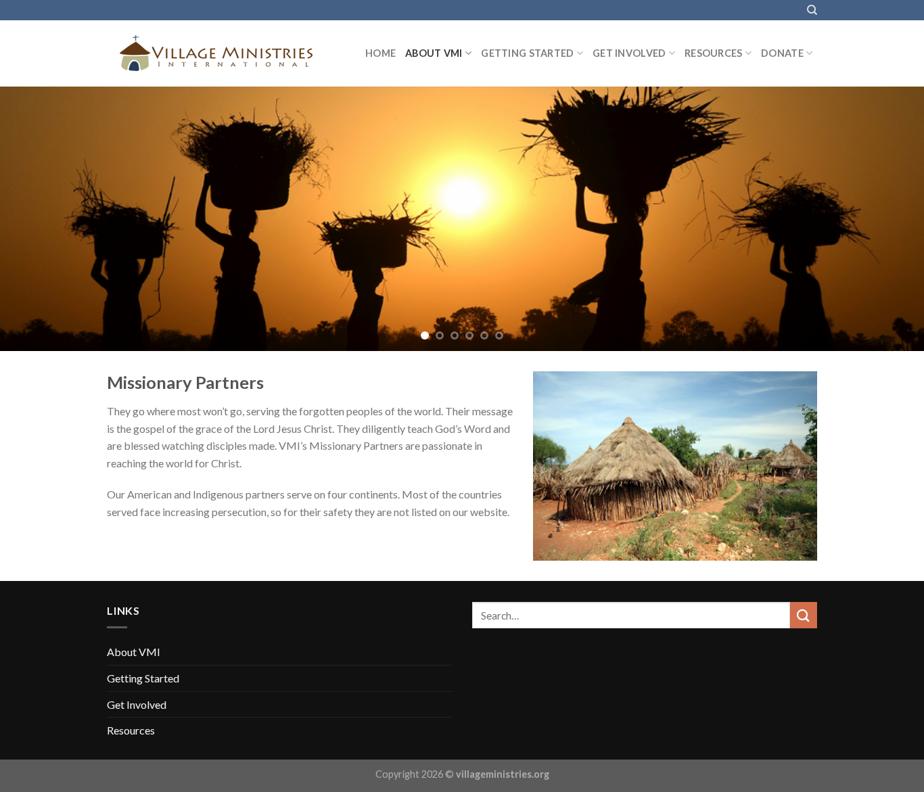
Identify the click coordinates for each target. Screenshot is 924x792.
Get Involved (629, 53)
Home (380, 53)
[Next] (888, 218)
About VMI (434, 53)
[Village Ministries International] (226, 53)
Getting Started (527, 53)
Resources (714, 53)
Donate (782, 53)
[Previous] (36, 218)
